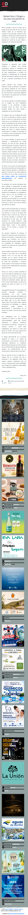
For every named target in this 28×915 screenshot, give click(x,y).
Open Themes (12, 913)
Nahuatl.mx (21, 913)
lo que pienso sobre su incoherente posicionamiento (14, 176)
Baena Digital (9, 909)
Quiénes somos (18, 909)
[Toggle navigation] (24, 3)
